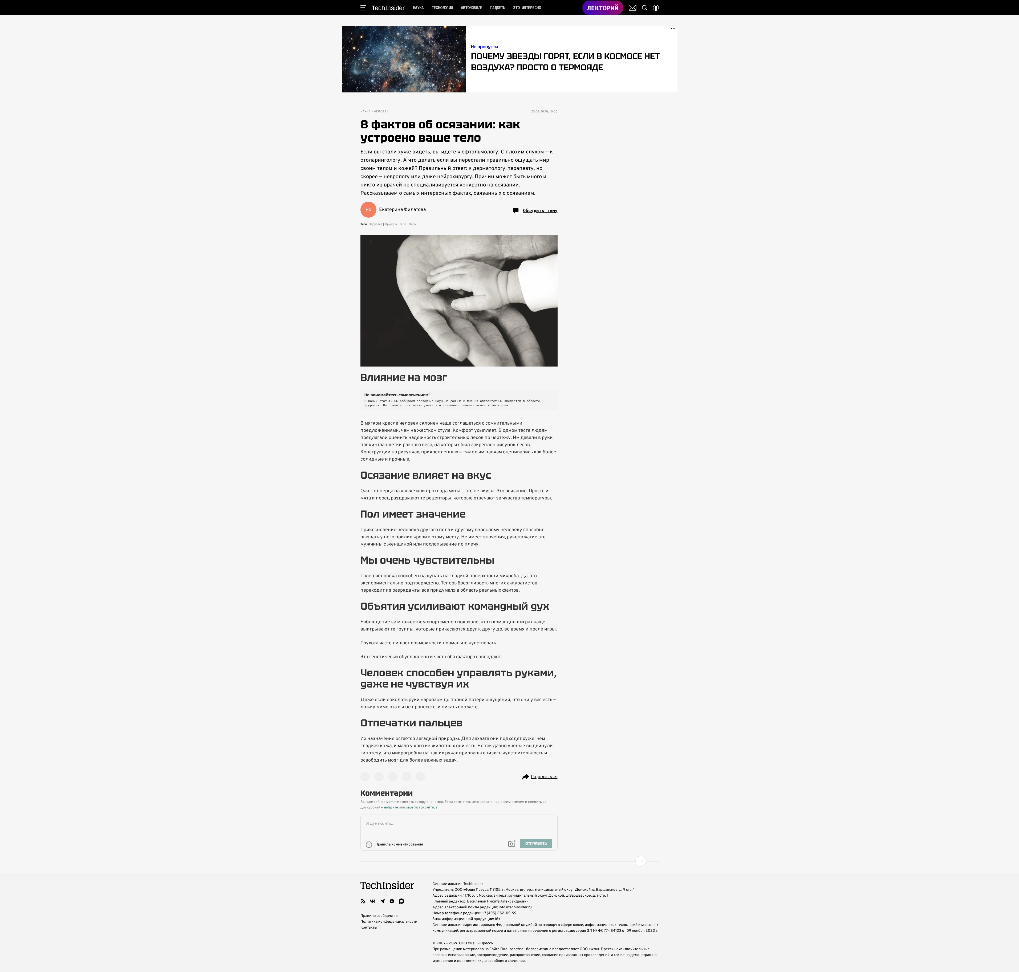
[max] (401, 901)
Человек (381, 111)
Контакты (368, 927)
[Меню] (363, 8)
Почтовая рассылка (632, 8)
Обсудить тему (540, 210)
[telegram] (382, 901)
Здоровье (375, 224)
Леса (412, 224)
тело (403, 224)
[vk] (372, 901)
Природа (391, 224)
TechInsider (388, 7)
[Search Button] (645, 8)
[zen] (392, 901)
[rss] (363, 901)
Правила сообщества (378, 916)
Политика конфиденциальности (388, 922)
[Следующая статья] (509, 861)
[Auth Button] (656, 8)
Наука (365, 111)
